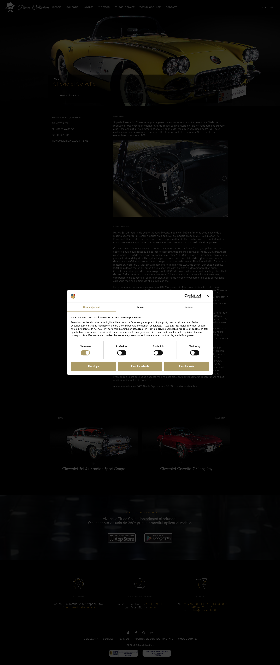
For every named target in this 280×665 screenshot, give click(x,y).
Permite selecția (140, 366)
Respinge (93, 366)
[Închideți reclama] (208, 296)
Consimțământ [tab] (91, 307)
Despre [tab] (189, 307)
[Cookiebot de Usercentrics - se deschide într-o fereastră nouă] (187, 296)
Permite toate (186, 366)
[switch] (121, 353)
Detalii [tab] (140, 307)
